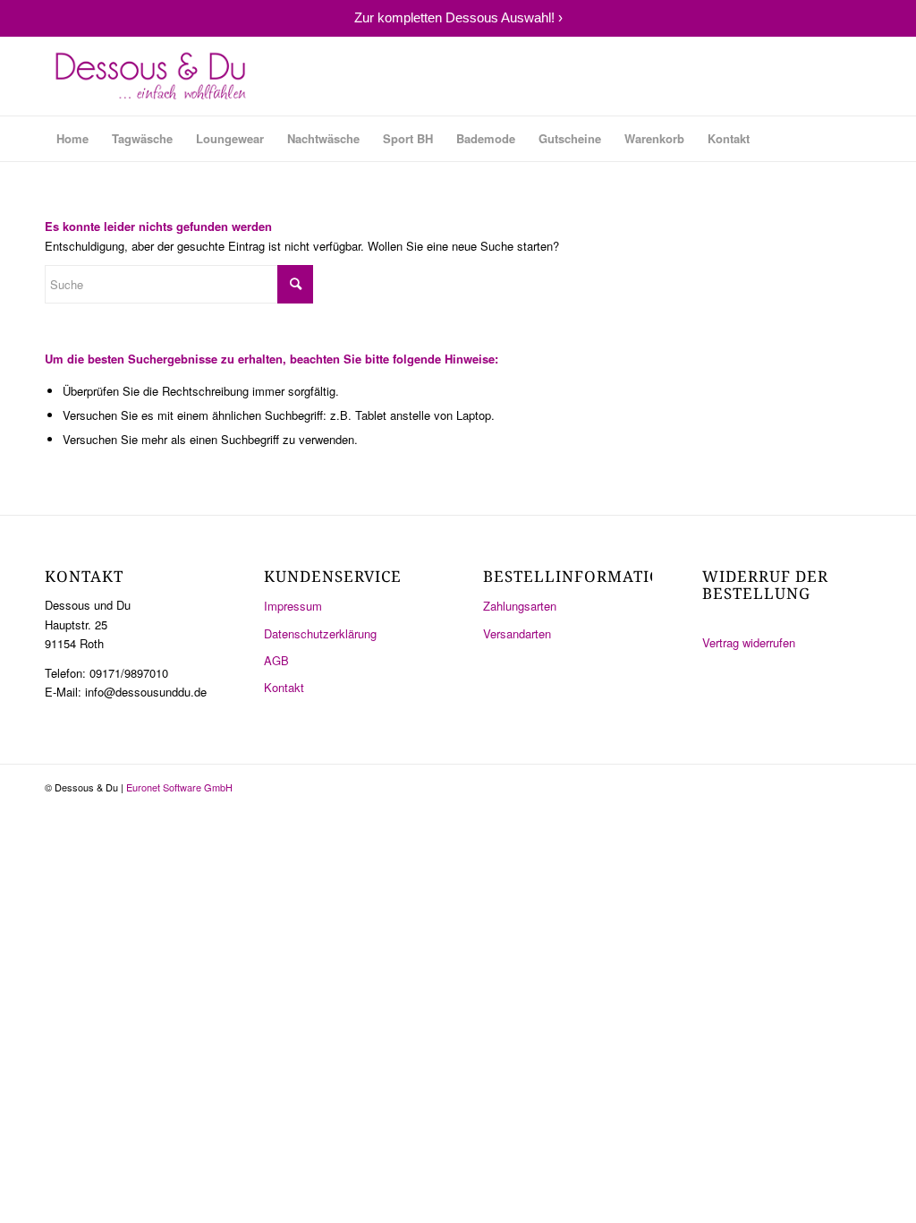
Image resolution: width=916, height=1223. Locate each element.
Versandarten (517, 633)
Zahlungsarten (519, 605)
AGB (276, 660)
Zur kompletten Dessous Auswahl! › (458, 17)
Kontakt (284, 687)
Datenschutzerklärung (320, 633)
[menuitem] (72, 138)
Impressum (293, 605)
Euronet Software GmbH (179, 787)
